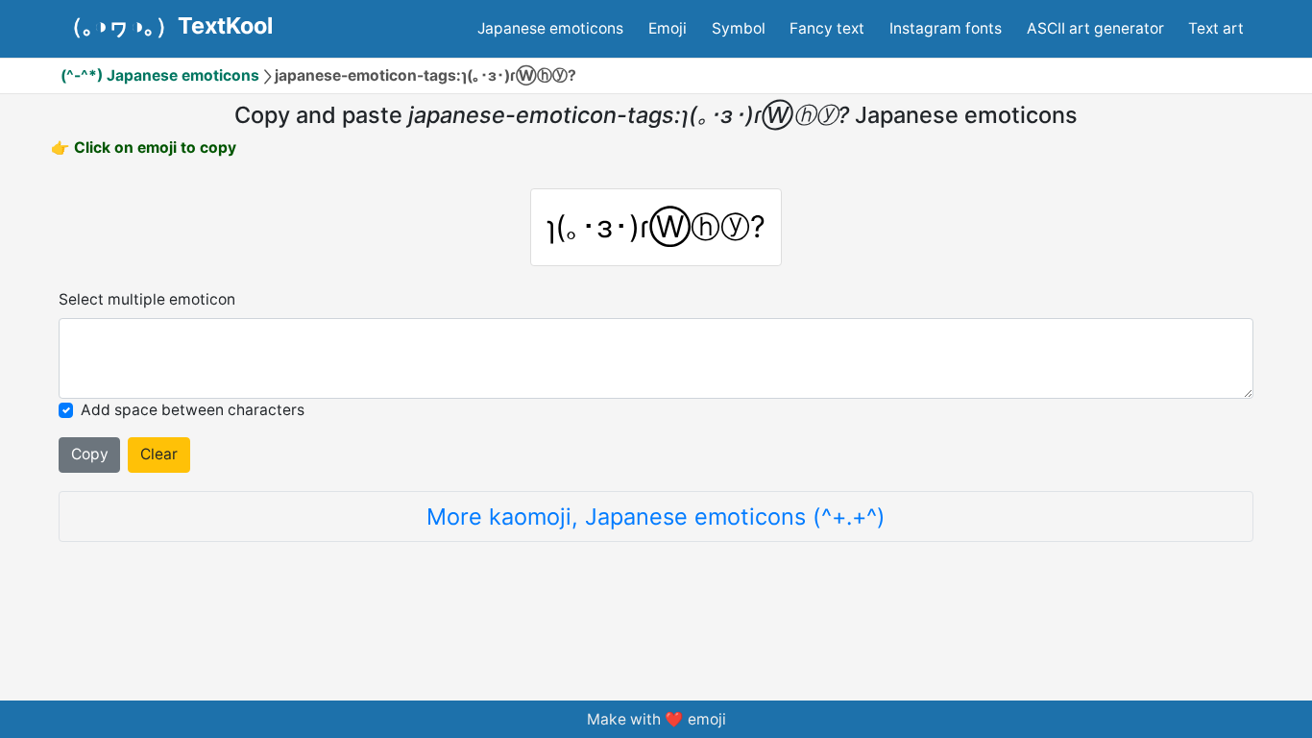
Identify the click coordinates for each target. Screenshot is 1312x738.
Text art (1216, 28)
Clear (159, 454)
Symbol (738, 28)
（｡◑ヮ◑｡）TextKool (167, 25)
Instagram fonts (945, 28)
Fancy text (827, 28)
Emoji (667, 28)
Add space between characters (192, 410)
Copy (90, 454)
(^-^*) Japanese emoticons (160, 75)
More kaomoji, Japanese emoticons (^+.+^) (656, 516)
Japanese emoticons (550, 28)
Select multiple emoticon (147, 299)
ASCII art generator (1095, 28)
